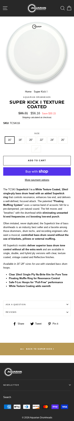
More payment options (37, 180)
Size (37, 133)
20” (31, 139)
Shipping (26, 117)
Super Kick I (40, 91)
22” (41, 139)
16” (9, 139)
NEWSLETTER (11, 385)
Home (28, 91)
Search (7, 397)
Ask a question (16, 304)
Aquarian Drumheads (37, 97)
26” (63, 139)
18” (20, 139)
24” (52, 139)
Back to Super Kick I (39, 349)
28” (36, 148)
